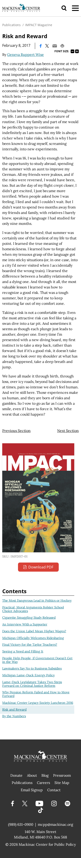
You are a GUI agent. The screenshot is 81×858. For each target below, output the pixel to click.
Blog (45, 775)
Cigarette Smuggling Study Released (29, 617)
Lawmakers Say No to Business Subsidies (32, 668)
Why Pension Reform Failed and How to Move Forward (36, 694)
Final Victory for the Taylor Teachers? (29, 644)
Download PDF (40, 567)
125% (77, 51)
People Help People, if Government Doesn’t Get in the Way (37, 660)
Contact (54, 790)
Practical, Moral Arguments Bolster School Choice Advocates (33, 609)
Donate (16, 775)
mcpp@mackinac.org (55, 824)
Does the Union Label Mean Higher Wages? (34, 631)
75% (72, 51)
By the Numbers (14, 716)
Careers (43, 782)
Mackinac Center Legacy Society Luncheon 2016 (37, 703)
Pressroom (62, 775)
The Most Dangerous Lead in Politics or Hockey (37, 600)
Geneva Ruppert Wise (25, 54)
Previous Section (16, 430)
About (32, 775)
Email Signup (32, 790)
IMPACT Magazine (38, 25)
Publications (11, 25)
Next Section (68, 430)
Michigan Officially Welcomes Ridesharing (33, 638)
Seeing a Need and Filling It (22, 651)
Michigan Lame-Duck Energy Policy (28, 675)
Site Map (61, 782)
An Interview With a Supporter (24, 624)
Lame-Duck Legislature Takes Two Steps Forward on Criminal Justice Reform (32, 684)
